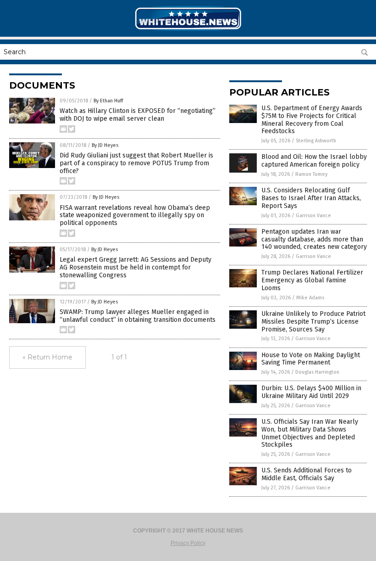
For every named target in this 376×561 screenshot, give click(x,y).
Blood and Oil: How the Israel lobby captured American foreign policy (314, 160)
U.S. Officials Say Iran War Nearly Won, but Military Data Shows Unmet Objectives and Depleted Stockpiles (309, 433)
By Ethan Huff (108, 101)
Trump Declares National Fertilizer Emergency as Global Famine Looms (312, 280)
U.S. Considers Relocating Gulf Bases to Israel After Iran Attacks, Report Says (311, 198)
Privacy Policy (188, 543)
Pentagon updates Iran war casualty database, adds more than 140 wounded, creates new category (314, 239)
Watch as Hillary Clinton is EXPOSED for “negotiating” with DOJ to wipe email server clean (138, 115)
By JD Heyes (105, 145)
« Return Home (47, 357)
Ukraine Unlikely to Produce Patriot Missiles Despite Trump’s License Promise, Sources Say (313, 321)
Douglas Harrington (317, 372)
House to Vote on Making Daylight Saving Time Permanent (310, 359)
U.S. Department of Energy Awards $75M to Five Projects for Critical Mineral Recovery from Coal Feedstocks (311, 119)
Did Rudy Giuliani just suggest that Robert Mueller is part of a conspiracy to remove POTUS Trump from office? (136, 163)
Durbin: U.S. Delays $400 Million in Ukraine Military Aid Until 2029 (311, 392)
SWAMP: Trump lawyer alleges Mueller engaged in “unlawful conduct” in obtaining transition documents (138, 316)
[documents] (188, 30)
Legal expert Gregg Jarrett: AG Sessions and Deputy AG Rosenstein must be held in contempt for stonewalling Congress (135, 267)
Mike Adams (310, 298)
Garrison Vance (313, 216)
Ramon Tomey (311, 174)
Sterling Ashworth (316, 141)
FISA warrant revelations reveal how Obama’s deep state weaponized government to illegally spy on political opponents (135, 215)
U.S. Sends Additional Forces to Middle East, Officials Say (306, 474)
